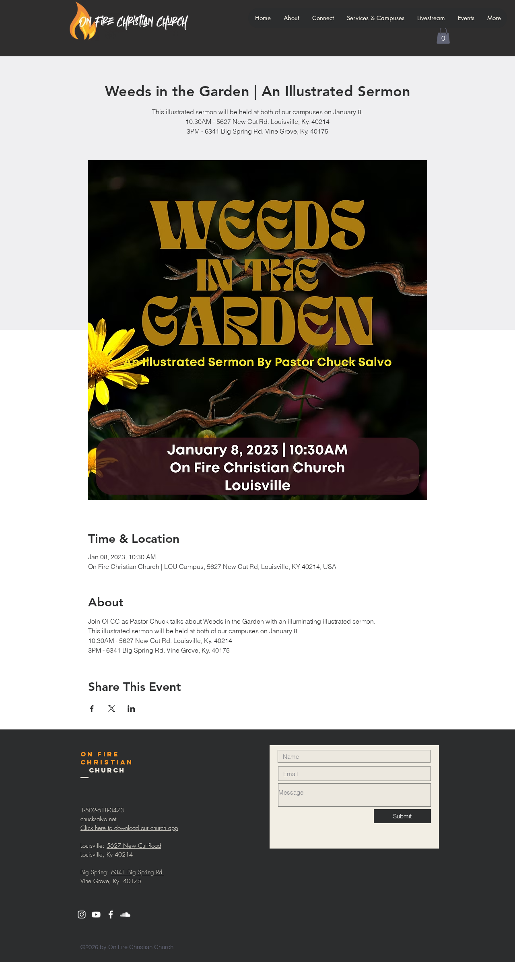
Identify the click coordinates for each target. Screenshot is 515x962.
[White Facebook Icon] (110, 914)
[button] (443, 35)
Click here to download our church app (129, 828)
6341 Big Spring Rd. (137, 872)
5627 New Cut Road (134, 846)
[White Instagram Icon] (81, 914)
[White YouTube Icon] (96, 914)
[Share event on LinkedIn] (131, 708)
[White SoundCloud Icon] (125, 914)
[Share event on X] (111, 708)
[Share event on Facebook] (92, 708)
